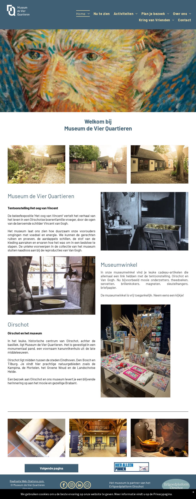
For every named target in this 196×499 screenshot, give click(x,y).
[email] (87, 485)
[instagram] (71, 485)
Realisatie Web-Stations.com (27, 481)
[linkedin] (79, 485)
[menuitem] (83, 13)
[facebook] (63, 485)
